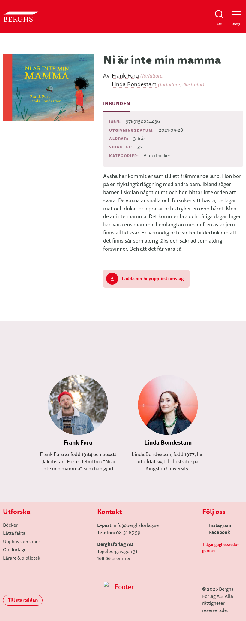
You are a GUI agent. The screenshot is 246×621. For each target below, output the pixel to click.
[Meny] (236, 14)
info (118, 525)
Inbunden (116, 103)
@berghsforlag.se (140, 525)
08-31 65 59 (128, 532)
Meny (236, 24)
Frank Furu (125, 75)
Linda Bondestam (134, 84)
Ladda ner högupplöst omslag (153, 278)
